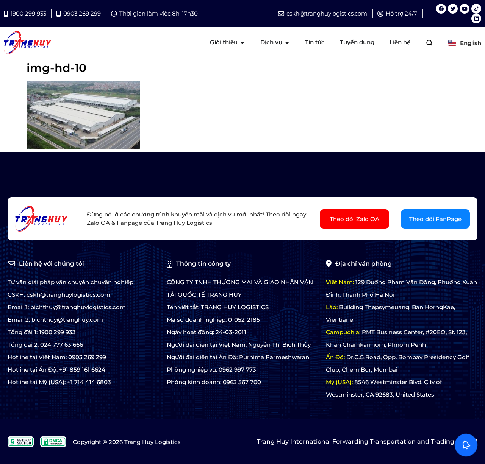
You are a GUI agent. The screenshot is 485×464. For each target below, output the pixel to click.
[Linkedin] (476, 18)
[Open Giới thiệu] (242, 42)
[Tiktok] (476, 9)
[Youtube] (464, 9)
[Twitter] (453, 9)
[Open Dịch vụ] (287, 42)
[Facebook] (441, 9)
